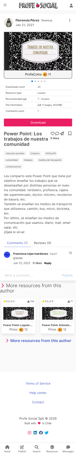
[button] (5, 5)
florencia (46, 20)
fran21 (53, 253)
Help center (38, 393)
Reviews (42, 243)
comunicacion (13, 166)
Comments (17, 243)
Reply (47, 263)
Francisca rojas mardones (30, 253)
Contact (38, 402)
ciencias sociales (15, 153)
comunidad (12, 159)
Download (38, 122)
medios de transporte (50, 159)
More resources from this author (40, 340)
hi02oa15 (51, 153)
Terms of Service (38, 383)
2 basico (35, 153)
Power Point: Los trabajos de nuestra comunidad (26, 139)
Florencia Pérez (27, 20)
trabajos (28, 159)
